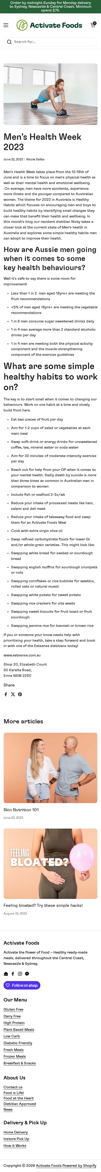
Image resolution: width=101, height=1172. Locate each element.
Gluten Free (13, 1009)
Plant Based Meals (19, 1030)
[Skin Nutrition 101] (50, 768)
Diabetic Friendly (18, 1043)
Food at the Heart (19, 1098)
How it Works (15, 1146)
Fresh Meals (14, 1050)
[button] (92, 25)
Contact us (13, 1087)
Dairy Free (12, 1016)
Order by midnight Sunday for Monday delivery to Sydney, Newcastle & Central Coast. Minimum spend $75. (50, 6)
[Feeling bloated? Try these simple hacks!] (50, 863)
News (8, 1109)
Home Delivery (16, 1132)
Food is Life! (14, 1093)
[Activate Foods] (49, 25)
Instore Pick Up (16, 1139)
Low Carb (12, 1036)
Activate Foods (49, 1166)
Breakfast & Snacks (20, 1063)
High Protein (14, 1023)
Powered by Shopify (79, 1166)
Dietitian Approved (20, 1104)
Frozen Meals (15, 1056)
